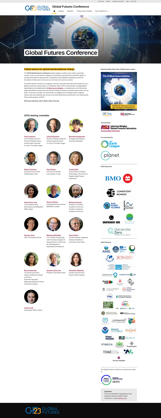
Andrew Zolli (28, 308)
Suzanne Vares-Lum (54, 270)
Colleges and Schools (118, 1)
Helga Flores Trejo (30, 202)
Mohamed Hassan (75, 202)
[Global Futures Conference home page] (54, 11)
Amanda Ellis (73, 169)
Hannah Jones (29, 235)
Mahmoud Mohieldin (54, 235)
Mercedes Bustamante (77, 136)
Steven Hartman (52, 202)
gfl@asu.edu (122, 398)
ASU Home (101, 1)
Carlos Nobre (73, 235)
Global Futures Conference (70, 6)
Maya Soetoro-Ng (30, 270)
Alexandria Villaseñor (76, 270)
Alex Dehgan (51, 169)
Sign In (128, 1)
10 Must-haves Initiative (55, 88)
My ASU (108, 1)
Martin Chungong (30, 169)
